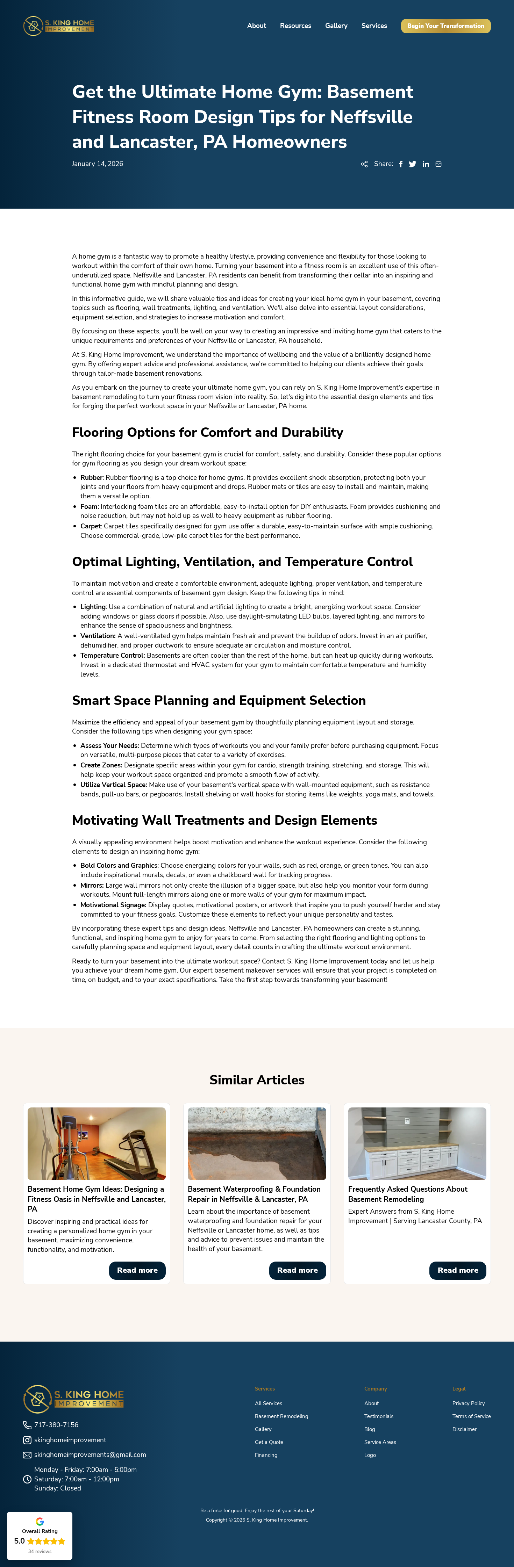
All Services (268, 1403)
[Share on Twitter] (412, 164)
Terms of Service (471, 1416)
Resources (295, 25)
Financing (266, 1455)
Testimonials (378, 1416)
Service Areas (380, 1442)
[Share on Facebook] (400, 164)
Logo (370, 1455)
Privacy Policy (468, 1403)
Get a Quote (269, 1442)
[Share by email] (438, 164)
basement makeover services (257, 970)
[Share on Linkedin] (426, 164)
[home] (58, 26)
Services (374, 25)
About (256, 25)
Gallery (336, 25)
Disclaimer (464, 1429)
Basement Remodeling (281, 1416)
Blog (369, 1429)
